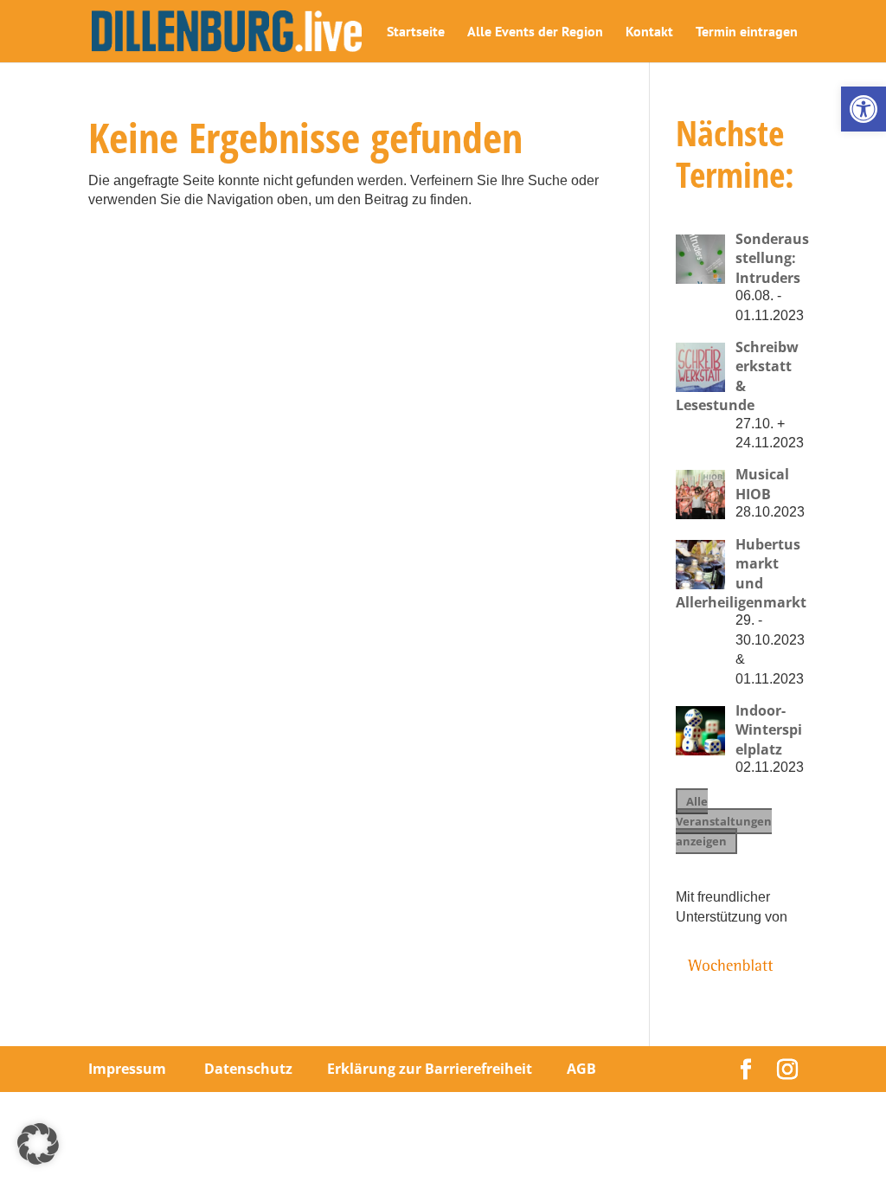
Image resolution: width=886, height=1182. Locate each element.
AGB (581, 1068)
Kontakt (649, 32)
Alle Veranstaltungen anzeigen (724, 821)
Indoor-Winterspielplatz (768, 730)
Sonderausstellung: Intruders (772, 258)
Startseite (416, 32)
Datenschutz (248, 1068)
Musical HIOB (762, 484)
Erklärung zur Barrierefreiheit (429, 1068)
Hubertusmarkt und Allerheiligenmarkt (741, 573)
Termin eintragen (747, 32)
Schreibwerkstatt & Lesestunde (737, 375)
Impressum (127, 1068)
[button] (863, 109)
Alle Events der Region (535, 32)
